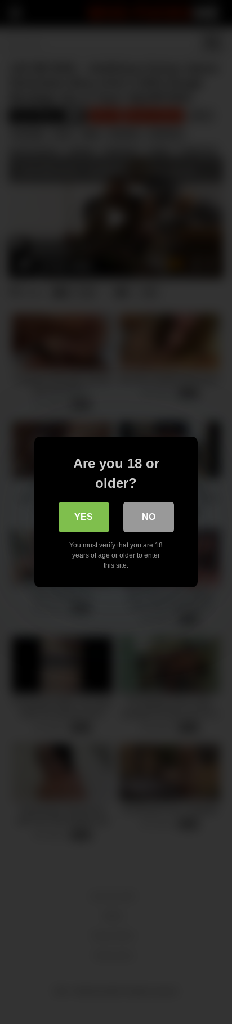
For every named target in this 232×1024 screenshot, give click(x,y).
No (148, 517)
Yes (83, 517)
